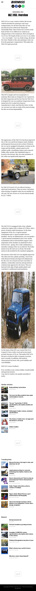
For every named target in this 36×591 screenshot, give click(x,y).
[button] (2, 2)
